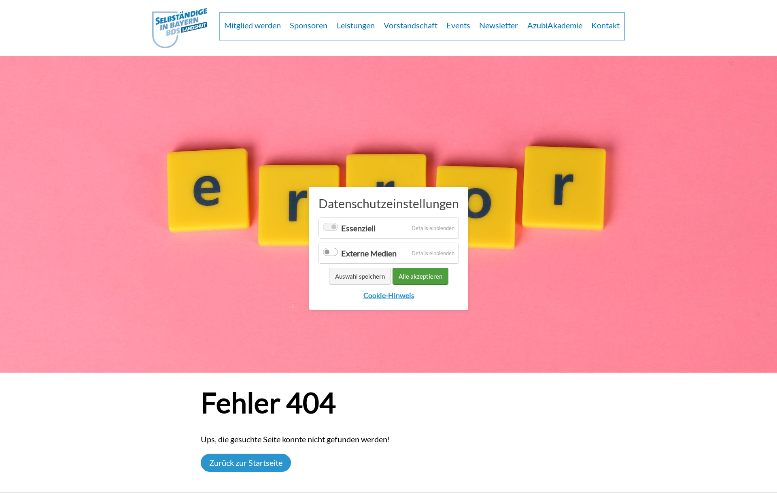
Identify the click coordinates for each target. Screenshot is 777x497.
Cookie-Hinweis (388, 295)
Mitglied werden (252, 25)
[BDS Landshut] (179, 28)
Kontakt (605, 25)
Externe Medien (369, 253)
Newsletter (498, 25)
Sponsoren (308, 25)
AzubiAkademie (554, 25)
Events (458, 25)
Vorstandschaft (410, 25)
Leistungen (356, 25)
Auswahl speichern (360, 276)
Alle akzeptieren (420, 276)
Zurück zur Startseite (245, 462)
